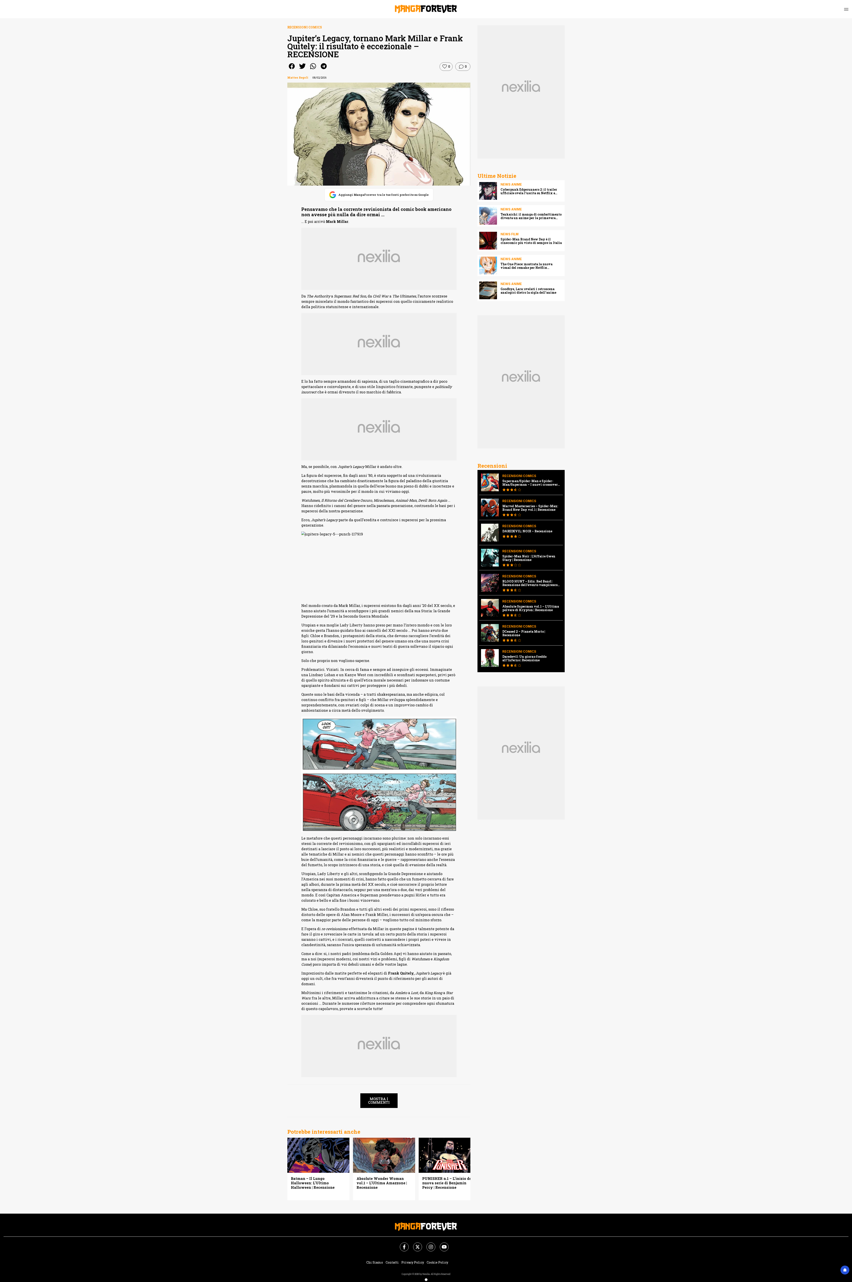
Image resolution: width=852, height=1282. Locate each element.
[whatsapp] (313, 69)
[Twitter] (415, 1244)
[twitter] (302, 69)
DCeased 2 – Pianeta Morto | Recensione (523, 633)
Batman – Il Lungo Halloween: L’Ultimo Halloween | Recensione (313, 1183)
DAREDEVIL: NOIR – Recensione (527, 531)
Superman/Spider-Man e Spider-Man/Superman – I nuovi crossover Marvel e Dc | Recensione (530, 482)
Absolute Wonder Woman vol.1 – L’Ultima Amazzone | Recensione (382, 1183)
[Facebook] (401, 1244)
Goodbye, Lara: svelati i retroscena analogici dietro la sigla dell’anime (528, 290)
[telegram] (323, 69)
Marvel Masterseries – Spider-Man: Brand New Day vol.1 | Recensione (530, 507)
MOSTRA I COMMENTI (379, 1100)
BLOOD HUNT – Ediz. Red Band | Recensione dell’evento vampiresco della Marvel (530, 583)
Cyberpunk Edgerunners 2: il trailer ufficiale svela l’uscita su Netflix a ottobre (529, 191)
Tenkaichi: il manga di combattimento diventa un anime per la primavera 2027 (531, 216)
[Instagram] (428, 1244)
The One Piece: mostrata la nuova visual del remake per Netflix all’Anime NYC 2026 (526, 265)
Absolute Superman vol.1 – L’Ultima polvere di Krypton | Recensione (530, 608)
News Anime (511, 184)
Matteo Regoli (297, 77)
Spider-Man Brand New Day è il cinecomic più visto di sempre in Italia (531, 241)
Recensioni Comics (304, 27)
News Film (510, 234)
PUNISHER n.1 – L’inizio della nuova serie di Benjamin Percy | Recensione (449, 1183)
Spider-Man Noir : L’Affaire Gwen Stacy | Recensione (528, 558)
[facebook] (291, 69)
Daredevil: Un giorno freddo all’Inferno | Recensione (524, 658)
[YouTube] (441, 1244)
